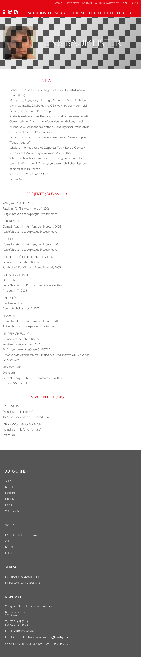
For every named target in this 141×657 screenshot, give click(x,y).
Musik (9, 505)
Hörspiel (11, 493)
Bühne (9, 487)
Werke (11, 525)
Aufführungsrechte (107, 3)
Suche (135, 3)
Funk (8, 552)
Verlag (59, 3)
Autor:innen (39, 13)
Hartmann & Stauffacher (23, 576)
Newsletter (72, 3)
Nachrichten (101, 13)
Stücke (61, 13)
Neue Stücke (127, 13)
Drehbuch (12, 499)
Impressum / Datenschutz (22, 582)
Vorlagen (12, 511)
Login (125, 3)
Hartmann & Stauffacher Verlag (41, 644)
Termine (78, 13)
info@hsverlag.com (23, 631)
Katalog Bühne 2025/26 (21, 535)
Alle (8, 481)
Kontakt (87, 3)
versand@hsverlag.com (56, 637)
